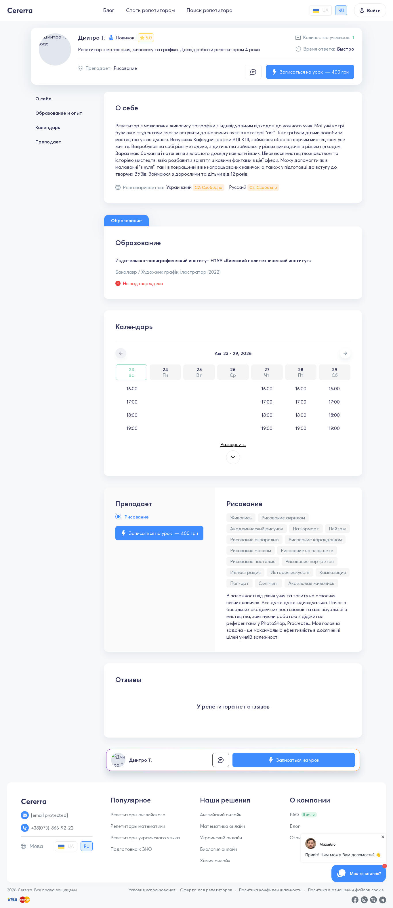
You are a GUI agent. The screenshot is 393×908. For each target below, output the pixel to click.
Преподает (48, 142)
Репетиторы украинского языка (145, 837)
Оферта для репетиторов (206, 889)
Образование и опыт (58, 113)
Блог (109, 10)
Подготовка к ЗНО (131, 849)
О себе (43, 98)
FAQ (294, 814)
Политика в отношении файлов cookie (346, 889)
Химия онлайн (215, 860)
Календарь (47, 127)
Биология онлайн (218, 849)
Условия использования (152, 889)
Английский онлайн (220, 814)
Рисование (125, 68)
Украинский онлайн (221, 837)
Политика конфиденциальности (270, 889)
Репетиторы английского (137, 814)
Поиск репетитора (209, 10)
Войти (374, 10)
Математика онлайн (222, 826)
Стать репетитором (150, 10)
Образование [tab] (126, 220)
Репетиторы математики (137, 826)
